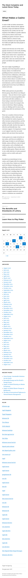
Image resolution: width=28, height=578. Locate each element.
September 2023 (8, 314)
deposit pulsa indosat (8, 446)
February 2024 (8, 304)
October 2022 (7, 336)
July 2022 (6, 342)
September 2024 (8, 290)
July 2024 (6, 294)
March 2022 (7, 350)
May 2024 (6, 298)
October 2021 (7, 360)
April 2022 (6, 348)
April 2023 (6, 324)
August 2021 (7, 364)
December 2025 (8, 284)
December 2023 (8, 308)
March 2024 (7, 302)
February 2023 (8, 328)
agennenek (7, 197)
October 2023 (7, 312)
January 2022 (7, 354)
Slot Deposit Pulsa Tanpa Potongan (12, 551)
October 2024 (7, 288)
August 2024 (7, 292)
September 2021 (8, 362)
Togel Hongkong (7, 565)
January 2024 (7, 306)
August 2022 (7, 340)
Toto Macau (5, 422)
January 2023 (7, 330)
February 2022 (8, 352)
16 (24, 243)
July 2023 (6, 318)
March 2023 (7, 326)
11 (7, 243)
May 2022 (6, 346)
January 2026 (7, 282)
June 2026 (6, 272)
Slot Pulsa (5, 438)
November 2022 (8, 334)
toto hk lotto (5, 547)
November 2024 (8, 286)
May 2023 (6, 322)
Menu (4, 11)
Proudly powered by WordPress (9, 575)
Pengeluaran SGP (7, 569)
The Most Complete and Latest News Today (12, 6)
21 (17, 246)
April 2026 (7, 276)
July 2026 (6, 270)
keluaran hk (5, 418)
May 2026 (6, 274)
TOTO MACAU (6, 426)
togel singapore (6, 410)
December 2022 (8, 332)
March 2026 (7, 278)
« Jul (7, 256)
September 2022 (8, 338)
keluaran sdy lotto (7, 555)
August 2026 (7, 268)
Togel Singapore (6, 414)
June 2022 (6, 344)
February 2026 (8, 280)
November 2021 (8, 358)
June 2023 (6, 320)
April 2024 (6, 300)
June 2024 (6, 296)
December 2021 (8, 356)
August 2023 (7, 316)
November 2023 (8, 310)
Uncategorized (5, 198)
